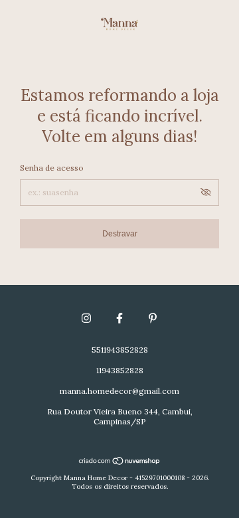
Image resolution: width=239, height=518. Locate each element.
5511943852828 (120, 350)
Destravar (119, 233)
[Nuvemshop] (119, 462)
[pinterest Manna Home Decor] (152, 318)
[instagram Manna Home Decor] (86, 318)
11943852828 (119, 370)
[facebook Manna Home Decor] (119, 318)
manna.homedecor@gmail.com (119, 391)
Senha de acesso (52, 168)
